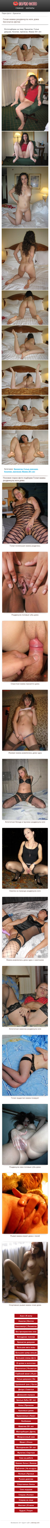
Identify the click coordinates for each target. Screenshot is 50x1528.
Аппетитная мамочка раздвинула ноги (25, 1029)
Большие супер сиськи (26, 1353)
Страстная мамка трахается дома (25, 684)
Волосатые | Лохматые (26, 1368)
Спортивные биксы (26, 1484)
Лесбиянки (26, 1421)
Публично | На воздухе (26, 1468)
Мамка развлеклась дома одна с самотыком (25, 960)
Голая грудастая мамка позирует (25, 1098)
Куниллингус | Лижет (26, 1416)
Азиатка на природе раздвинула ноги (25, 891)
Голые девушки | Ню (26, 1379)
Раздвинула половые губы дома (25, 615)
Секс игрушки (26, 1489)
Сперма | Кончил (26, 1495)
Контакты (30, 8)
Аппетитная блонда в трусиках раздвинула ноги (25, 822)
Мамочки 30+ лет (26, 1426)
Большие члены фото (26, 1358)
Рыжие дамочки (26, 1479)
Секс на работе (26, 1458)
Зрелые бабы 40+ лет (26, 1400)
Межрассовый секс (26, 1437)
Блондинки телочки (26, 1337)
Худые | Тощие (26, 1511)
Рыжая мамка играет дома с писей (25, 1236)
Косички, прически (12, 472)
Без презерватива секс (26, 1332)
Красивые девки (26, 1411)
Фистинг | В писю (26, 1505)
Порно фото (6, 13)
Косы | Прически (26, 1405)
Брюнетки (17, 13)
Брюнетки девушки (26, 1342)
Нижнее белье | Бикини (26, 1463)
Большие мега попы (26, 1347)
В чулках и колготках (26, 1363)
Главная (19, 8)
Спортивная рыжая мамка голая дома (25, 1305)
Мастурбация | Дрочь (26, 1432)
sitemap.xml (35, 1523)
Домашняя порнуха (26, 1395)
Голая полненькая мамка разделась (25, 546)
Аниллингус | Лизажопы (26, 1326)
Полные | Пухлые (26, 1474)
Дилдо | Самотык (26, 1389)
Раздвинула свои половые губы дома (25, 1167)
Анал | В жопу (26, 1316)
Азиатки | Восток (26, 1321)
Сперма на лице (26, 1500)
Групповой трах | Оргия (26, 1384)
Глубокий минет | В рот (26, 1374)
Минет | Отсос (26, 1442)
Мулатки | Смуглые (26, 1453)
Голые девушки (31, 469)
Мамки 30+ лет (28, 472)
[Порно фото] (25, 3)
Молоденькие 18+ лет (26, 1447)
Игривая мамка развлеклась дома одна (25, 753)
